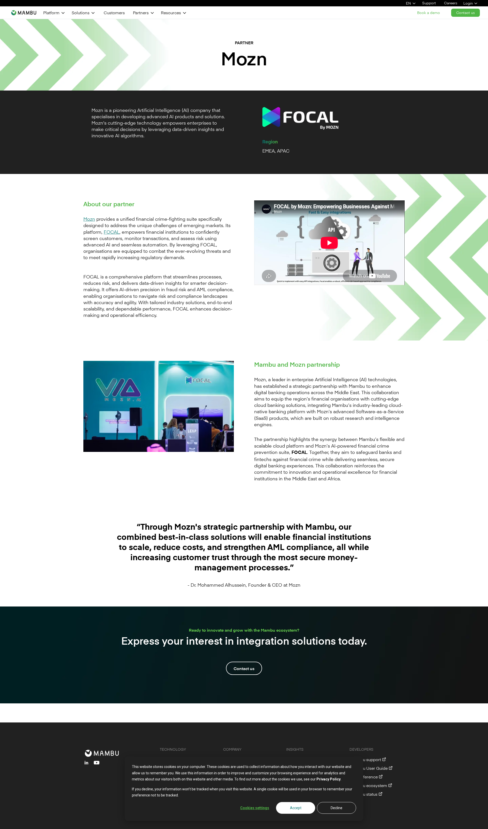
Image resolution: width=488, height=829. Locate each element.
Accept (295, 808)
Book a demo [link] (428, 12)
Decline (336, 808)
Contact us (244, 668)
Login (468, 3)
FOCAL (111, 232)
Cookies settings (254, 808)
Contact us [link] (465, 12)
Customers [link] (114, 12)
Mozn (89, 219)
